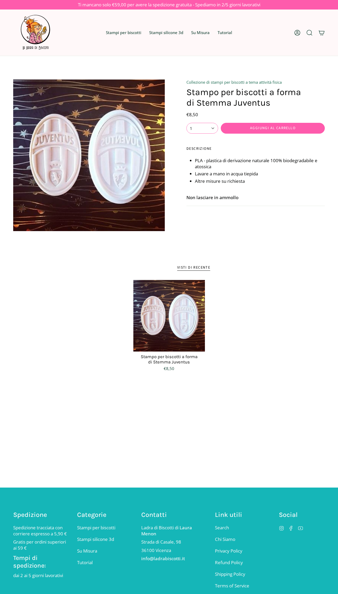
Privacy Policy (228, 551)
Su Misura (87, 551)
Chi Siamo (225, 539)
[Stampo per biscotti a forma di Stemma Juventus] (169, 316)
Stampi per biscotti (96, 528)
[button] (123, 32)
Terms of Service (232, 586)
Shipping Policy (230, 574)
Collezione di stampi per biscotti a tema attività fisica (234, 82)
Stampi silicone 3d (95, 539)
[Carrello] (322, 32)
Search (222, 528)
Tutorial (85, 562)
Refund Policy (229, 562)
